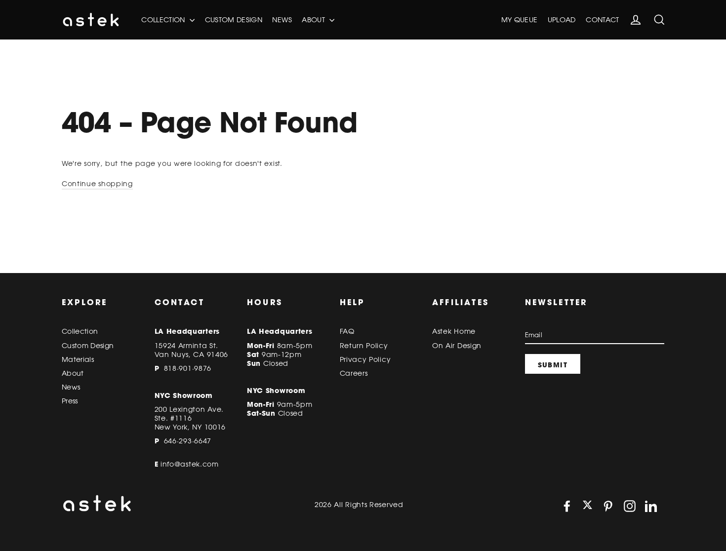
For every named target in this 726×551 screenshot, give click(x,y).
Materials (78, 359)
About (314, 20)
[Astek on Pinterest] (608, 506)
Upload (562, 20)
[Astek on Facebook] (567, 506)
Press (70, 400)
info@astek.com (190, 464)
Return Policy (364, 346)
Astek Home (454, 331)
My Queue (519, 20)
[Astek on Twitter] (587, 506)
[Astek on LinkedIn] (651, 506)
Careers (354, 373)
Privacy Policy (365, 359)
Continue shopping (97, 184)
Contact (602, 20)
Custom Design (234, 20)
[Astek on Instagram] (630, 506)
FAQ (347, 331)
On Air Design (457, 346)
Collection (164, 20)
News (281, 20)
